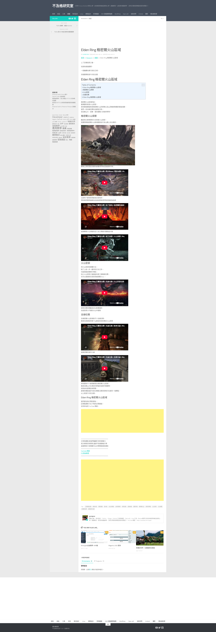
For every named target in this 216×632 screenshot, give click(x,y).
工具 (63, 14)
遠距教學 (54, 140)
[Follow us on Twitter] (72, 18)
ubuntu (59, 121)
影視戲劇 (96, 14)
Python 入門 (66, 119)
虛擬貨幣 (60, 137)
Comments (88, 561)
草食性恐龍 (55, 137)
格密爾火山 (141, 506)
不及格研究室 (62, 6)
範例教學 (73, 133)
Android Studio (55, 115)
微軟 (66, 126)
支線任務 (86, 95)
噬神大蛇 (95, 506)
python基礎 (54, 121)
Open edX (126, 14)
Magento (54, 119)
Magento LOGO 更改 (115, 545)
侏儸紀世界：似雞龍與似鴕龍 (145, 548)
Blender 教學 (65, 115)
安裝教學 (56, 126)
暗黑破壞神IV (71, 130)
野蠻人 (67, 140)
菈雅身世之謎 (91, 509)
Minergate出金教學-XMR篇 (89, 545)
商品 (58, 14)
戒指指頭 (130, 506)
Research (84, 18)
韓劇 (70, 140)
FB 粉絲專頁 (85, 453)
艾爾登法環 (84, 509)
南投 (58, 123)
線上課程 (62, 135)
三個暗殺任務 (88, 506)
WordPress (118, 14)
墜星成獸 (100, 506)
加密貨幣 (133, 14)
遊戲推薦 (73, 137)
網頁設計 (88, 14)
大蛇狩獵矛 (117, 506)
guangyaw (86, 54)
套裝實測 (72, 124)
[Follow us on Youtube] (70, 18)
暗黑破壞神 (55, 130)
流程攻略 (64, 133)
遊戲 (68, 14)
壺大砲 (105, 506)
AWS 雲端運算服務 (106, 14)
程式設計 (75, 14)
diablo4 (72, 117)
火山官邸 (86, 92)
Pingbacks (100, 561)
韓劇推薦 (55, 142)
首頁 (53, 14)
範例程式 (56, 135)
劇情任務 (54, 123)
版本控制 (68, 133)
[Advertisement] (122, 35)
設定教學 (67, 137)
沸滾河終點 (148, 506)
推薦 (64, 128)
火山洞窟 (160, 506)
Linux (81, 14)
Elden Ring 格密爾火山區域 (92, 87)
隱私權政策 (153, 14)
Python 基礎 (72, 119)
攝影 (146, 14)
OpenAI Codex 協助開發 (58, 96)
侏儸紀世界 (71, 121)
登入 (90, 569)
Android (141, 14)
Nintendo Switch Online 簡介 (59, 94)
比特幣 (59, 133)
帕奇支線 (124, 506)
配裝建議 (61, 140)
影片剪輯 (62, 126)
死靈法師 (54, 133)
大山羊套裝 (111, 506)
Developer (57, 117)
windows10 (64, 121)
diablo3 (66, 117)
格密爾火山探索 (88, 90)
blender (60, 115)
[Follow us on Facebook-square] (75, 18)
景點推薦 (69, 128)
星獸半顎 (135, 506)
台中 (61, 124)
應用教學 (57, 128)
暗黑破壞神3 (63, 130)
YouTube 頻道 (85, 451)
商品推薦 (66, 123)
